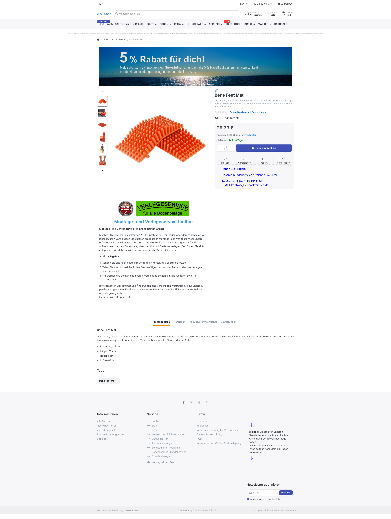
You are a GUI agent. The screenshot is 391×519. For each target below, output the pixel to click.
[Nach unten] (102, 170)
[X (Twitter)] (191, 402)
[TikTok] (199, 402)
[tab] (161, 322)
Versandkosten (249, 135)
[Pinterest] (207, 402)
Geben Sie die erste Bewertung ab (248, 112)
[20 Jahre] (195, 66)
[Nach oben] (102, 92)
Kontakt (244, 4)
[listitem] (160, 138)
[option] (102, 101)
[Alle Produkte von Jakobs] (216, 90)
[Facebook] (183, 402)
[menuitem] (101, 24)
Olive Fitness (104, 13)
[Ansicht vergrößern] (160, 138)
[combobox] (101, 4)
